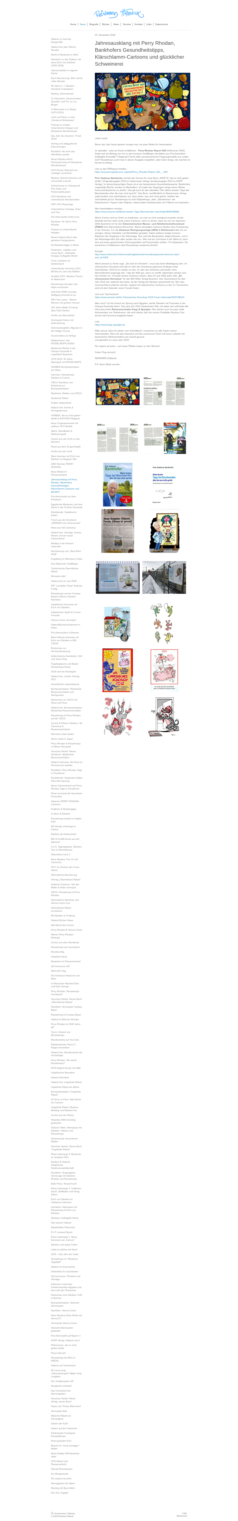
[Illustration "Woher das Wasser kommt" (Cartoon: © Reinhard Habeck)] (117, 624)
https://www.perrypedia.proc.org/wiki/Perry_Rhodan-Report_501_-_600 (131, 172)
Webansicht (182, 1516)
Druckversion (60, 1513)
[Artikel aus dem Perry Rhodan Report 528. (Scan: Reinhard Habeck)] (164, 392)
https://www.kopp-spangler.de (110, 324)
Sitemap (71, 1513)
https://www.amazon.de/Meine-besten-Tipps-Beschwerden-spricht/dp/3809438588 (137, 211)
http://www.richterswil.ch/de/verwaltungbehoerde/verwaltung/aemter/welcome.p (135, 254)
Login (184, 1513)
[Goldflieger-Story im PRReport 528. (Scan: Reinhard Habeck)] (118, 438)
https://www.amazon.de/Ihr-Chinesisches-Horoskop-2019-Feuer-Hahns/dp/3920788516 (139, 297)
